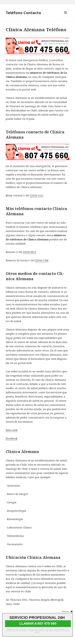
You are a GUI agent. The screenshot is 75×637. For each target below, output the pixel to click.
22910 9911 (29, 252)
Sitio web (11, 430)
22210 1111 (36, 195)
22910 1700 (41, 260)
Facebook (11, 438)
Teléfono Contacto (23, 12)
